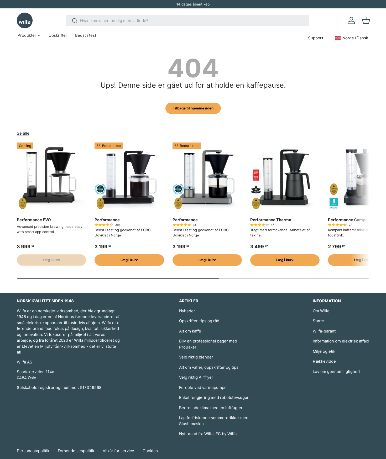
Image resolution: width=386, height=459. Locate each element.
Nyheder (187, 310)
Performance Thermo (270, 219)
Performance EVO (34, 219)
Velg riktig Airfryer (196, 377)
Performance (107, 219)
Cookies (150, 450)
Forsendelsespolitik (76, 450)
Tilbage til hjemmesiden (193, 108)
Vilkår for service (118, 450)
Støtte (318, 320)
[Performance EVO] (51, 177)
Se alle (23, 133)
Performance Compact (350, 219)
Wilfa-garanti (325, 331)
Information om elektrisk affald (341, 341)
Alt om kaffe (190, 331)
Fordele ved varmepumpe (203, 387)
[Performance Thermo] (285, 177)
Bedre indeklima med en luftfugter (211, 407)
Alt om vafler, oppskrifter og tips (208, 367)
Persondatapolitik (33, 450)
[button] (366, 20)
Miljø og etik (324, 351)
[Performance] (129, 177)
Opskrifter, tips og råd (199, 320)
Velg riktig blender (196, 357)
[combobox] (187, 20)
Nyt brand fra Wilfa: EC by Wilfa (208, 433)
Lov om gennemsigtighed (336, 371)
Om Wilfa (321, 310)
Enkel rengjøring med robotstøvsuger (214, 397)
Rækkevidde (324, 361)
